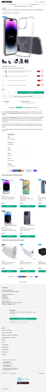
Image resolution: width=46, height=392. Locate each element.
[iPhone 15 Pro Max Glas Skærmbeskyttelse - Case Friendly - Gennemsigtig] (27, 186)
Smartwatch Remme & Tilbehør (8, 337)
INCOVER (4, 8)
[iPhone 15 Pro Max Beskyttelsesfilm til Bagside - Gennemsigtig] (27, 218)
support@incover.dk (9, 290)
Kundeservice (5, 352)
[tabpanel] (23, 151)
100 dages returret (25, 101)
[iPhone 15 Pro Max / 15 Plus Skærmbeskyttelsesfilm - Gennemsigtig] (9, 218)
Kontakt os (4, 354)
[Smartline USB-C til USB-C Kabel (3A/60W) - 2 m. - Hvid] (5, 80)
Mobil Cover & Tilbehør (7, 330)
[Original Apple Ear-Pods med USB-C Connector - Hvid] (5, 85)
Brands (3, 340)
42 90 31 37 (8, 301)
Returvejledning (5, 349)
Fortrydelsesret (5, 347)
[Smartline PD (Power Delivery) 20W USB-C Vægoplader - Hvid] (5, 76)
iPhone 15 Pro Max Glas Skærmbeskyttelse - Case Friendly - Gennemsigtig (26, 199)
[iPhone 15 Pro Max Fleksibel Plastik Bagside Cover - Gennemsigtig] (9, 186)
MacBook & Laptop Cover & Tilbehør (9, 335)
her (27, 322)
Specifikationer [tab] (11, 134)
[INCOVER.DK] (7, 1)
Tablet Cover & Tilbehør (7, 332)
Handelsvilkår (5, 344)
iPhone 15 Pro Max (7, 12)
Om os (3, 342)
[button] (40, 2)
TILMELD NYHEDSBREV (23, 318)
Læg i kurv (30, 92)
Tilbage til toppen (23, 281)
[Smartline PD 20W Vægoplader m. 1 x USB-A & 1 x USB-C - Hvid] (27, 251)
